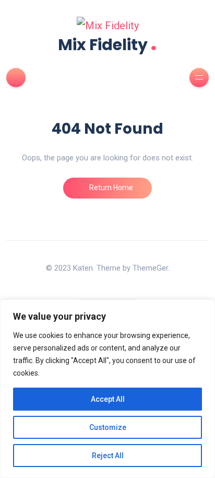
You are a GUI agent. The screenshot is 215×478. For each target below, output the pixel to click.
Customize (107, 427)
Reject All (108, 455)
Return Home (110, 187)
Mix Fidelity (107, 43)
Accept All (108, 399)
